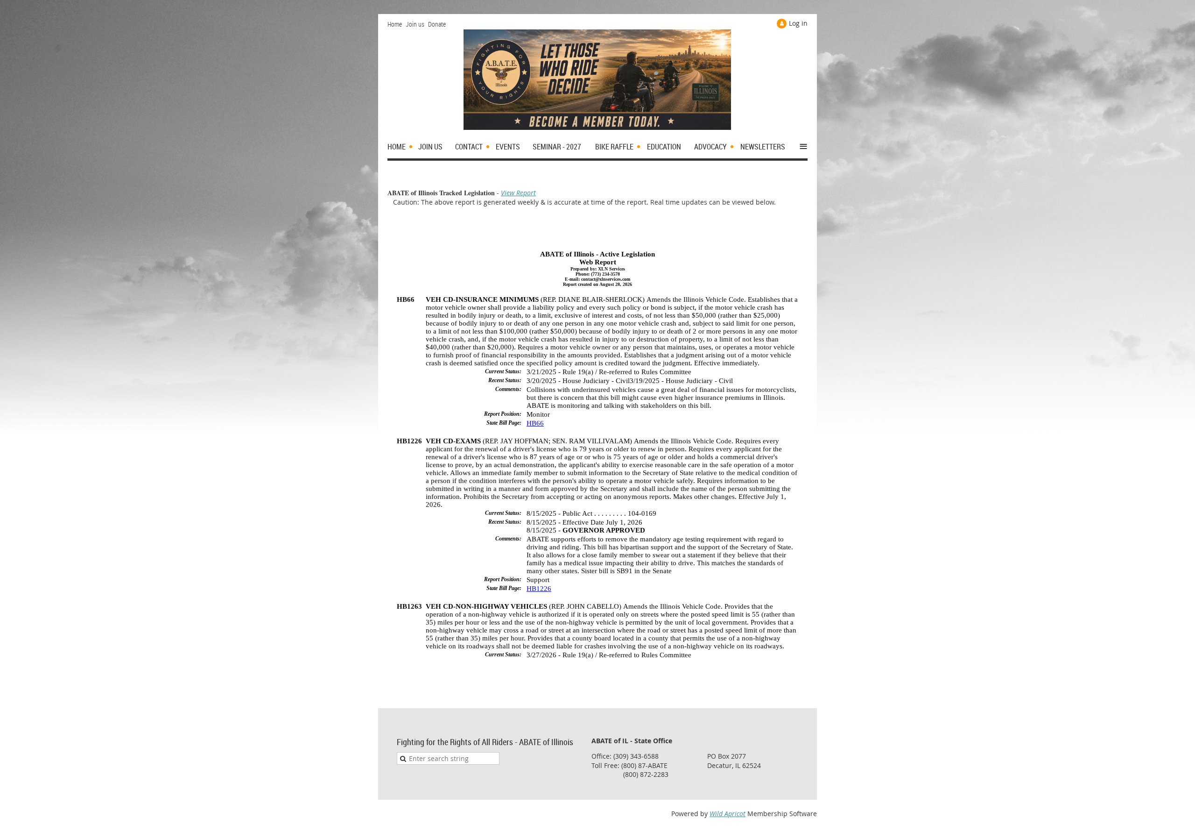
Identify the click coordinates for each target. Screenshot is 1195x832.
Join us (415, 24)
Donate (437, 24)
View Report (518, 192)
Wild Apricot (727, 813)
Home (394, 24)
